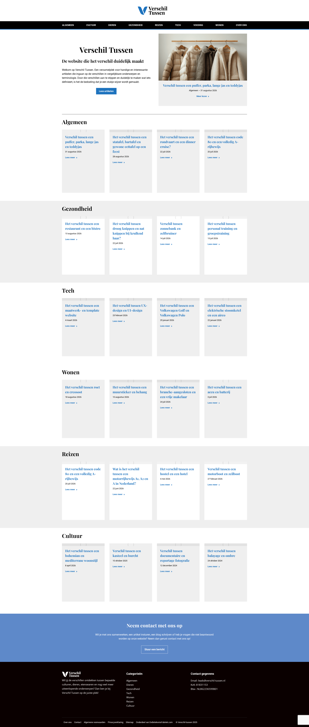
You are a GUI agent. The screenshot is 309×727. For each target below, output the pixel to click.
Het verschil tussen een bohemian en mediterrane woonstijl (82, 556)
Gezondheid (133, 689)
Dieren (130, 684)
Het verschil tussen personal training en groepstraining (222, 228)
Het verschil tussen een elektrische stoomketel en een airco (224, 310)
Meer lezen (202, 96)
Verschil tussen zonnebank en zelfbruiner (171, 228)
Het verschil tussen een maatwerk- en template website (82, 310)
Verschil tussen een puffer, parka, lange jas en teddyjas (203, 85)
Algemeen (193, 90)
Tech (128, 693)
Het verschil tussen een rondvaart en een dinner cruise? (178, 142)
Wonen (130, 697)
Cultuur (130, 705)
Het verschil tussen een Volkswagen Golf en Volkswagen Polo (177, 310)
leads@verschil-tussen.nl (211, 680)
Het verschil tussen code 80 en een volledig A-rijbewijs (225, 142)
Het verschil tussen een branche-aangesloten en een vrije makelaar (178, 392)
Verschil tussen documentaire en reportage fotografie (175, 556)
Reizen (130, 701)
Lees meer (70, 157)
